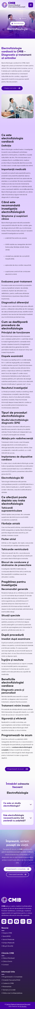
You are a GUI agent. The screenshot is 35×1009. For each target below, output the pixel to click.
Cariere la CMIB (7, 983)
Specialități (5, 936)
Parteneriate (6, 986)
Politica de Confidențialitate (11, 993)
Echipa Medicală (7, 943)
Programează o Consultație (11, 977)
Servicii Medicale (7, 939)
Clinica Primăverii (7, 958)
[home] (13, 5)
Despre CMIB (6, 933)
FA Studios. (23, 1006)
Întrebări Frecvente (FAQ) (10, 980)
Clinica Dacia (6, 961)
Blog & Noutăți (7, 946)
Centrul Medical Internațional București (18, 1004)
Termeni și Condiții (8, 990)
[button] (30, 4)
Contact (5, 965)
